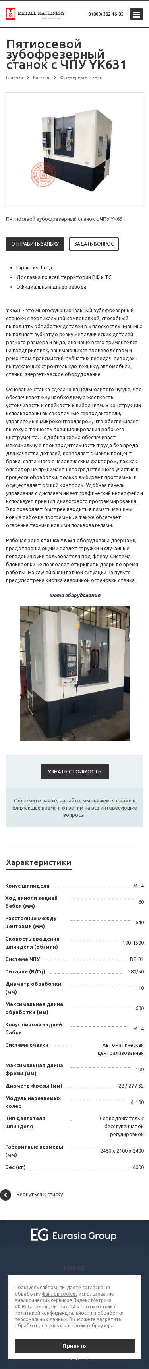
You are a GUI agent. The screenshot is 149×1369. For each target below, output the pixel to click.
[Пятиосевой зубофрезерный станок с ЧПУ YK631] (74, 149)
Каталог (74, 1268)
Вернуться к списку (40, 1194)
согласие (92, 1287)
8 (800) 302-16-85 (105, 14)
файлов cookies (59, 1293)
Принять (74, 1346)
